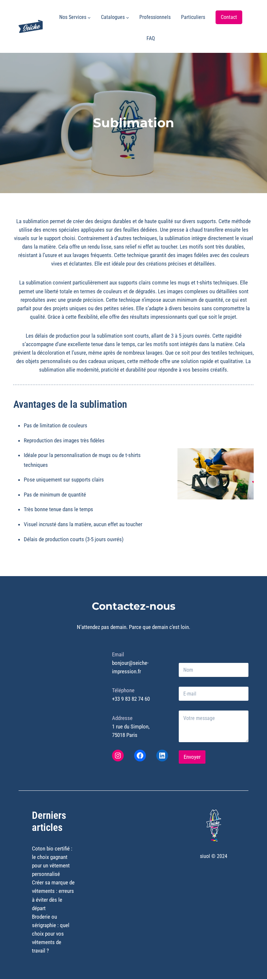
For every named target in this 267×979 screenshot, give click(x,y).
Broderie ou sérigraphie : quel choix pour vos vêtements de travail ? (50, 933)
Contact (229, 17)
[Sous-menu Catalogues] (127, 17)
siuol (205, 856)
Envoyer (192, 757)
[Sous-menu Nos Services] (89, 17)
